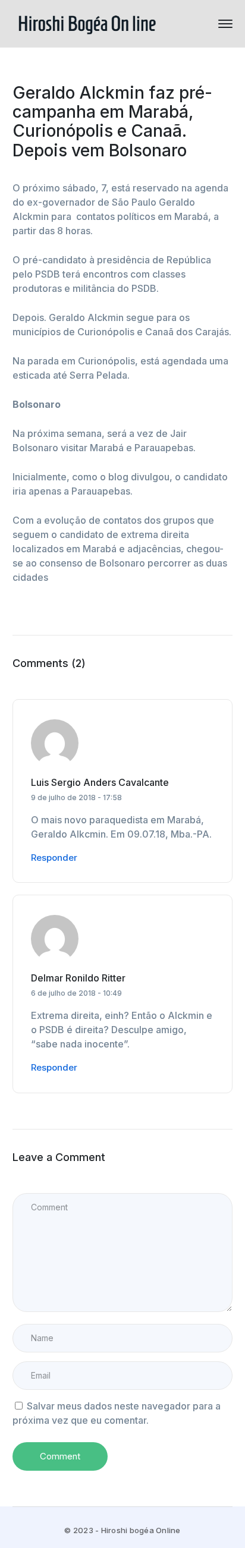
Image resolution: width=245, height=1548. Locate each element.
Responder (54, 857)
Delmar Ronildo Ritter (78, 978)
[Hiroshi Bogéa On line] (86, 23)
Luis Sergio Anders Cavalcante (100, 782)
